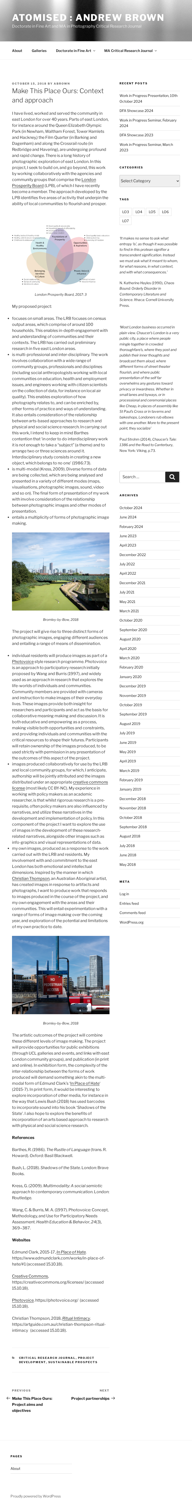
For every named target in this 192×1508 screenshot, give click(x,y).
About (17, 50)
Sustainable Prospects (73, 1362)
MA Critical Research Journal (128, 50)
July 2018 (127, 845)
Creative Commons (30, 1276)
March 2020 (130, 658)
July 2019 (127, 733)
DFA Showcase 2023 (136, 135)
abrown (62, 83)
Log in (124, 894)
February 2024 (131, 526)
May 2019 (128, 752)
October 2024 (131, 508)
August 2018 (130, 836)
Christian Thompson (31, 878)
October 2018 (131, 817)
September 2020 (133, 630)
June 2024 (128, 517)
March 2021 (129, 611)
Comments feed (133, 913)
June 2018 (128, 855)
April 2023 (128, 545)
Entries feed (129, 903)
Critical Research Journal (47, 1358)
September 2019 (133, 714)
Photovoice (23, 661)
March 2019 (129, 770)
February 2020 (131, 667)
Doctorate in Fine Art (73, 50)
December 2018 (133, 799)
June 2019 (128, 742)
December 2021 (133, 583)
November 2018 (133, 808)
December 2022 (133, 555)
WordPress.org (132, 922)
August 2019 (130, 723)
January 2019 (130, 789)
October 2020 (131, 620)
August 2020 (130, 639)
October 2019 (131, 705)
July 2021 (127, 592)
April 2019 (128, 761)
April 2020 (128, 648)
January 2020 (131, 677)
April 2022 (128, 573)
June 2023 (128, 536)
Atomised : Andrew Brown (88, 17)
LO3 (125, 212)
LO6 (165, 212)
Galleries (39, 50)
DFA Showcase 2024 (136, 110)
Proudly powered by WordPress (35, 1496)
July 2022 (127, 564)
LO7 (125, 221)
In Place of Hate (85, 1083)
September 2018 (133, 827)
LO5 (152, 212)
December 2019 (133, 686)
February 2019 (131, 780)
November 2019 (133, 695)
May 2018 (128, 864)
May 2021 (128, 601)
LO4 (139, 212)
